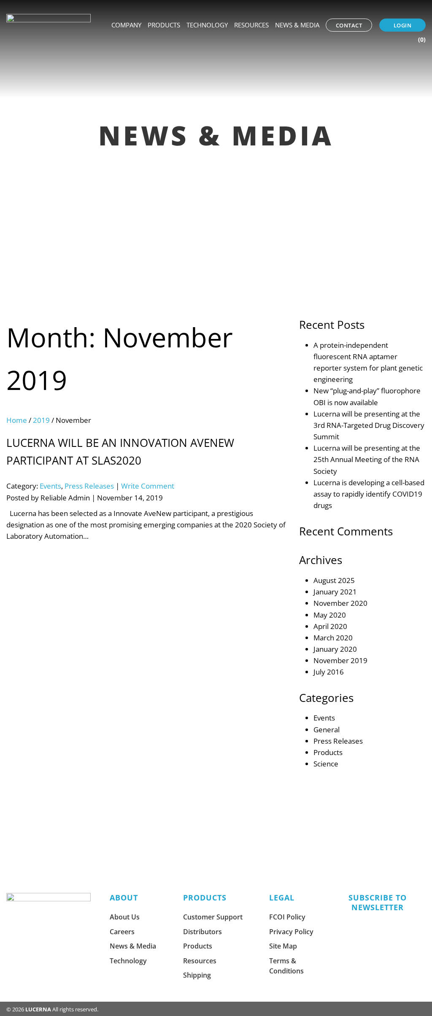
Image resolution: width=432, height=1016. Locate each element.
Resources (251, 25)
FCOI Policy (287, 917)
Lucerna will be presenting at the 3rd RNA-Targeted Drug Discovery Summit (368, 425)
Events (50, 486)
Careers (122, 931)
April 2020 (330, 626)
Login (403, 25)
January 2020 (335, 649)
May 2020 (329, 615)
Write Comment (147, 486)
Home (16, 420)
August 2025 (334, 580)
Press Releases (89, 486)
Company (126, 25)
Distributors (202, 931)
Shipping (197, 975)
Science (325, 764)
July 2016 (328, 672)
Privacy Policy (291, 931)
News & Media (297, 25)
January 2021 (335, 592)
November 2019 (340, 660)
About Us (125, 917)
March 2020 (333, 637)
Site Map (283, 946)
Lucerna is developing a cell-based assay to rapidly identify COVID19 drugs (368, 494)
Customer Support (213, 917)
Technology (207, 25)
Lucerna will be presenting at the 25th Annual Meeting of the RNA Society (366, 459)
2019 (41, 420)
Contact (349, 25)
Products (164, 25)
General (326, 729)
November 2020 (340, 603)
